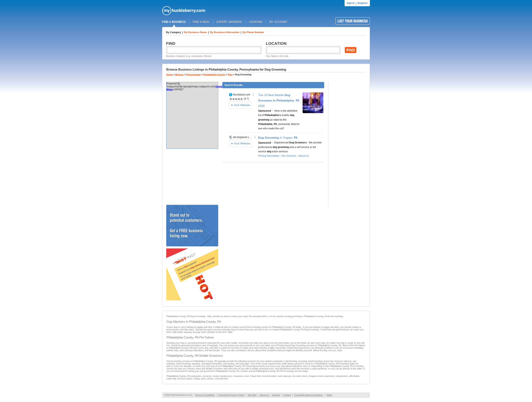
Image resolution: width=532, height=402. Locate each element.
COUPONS (255, 21)
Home (169, 74)
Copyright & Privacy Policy (231, 395)
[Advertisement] (192, 177)
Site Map (252, 395)
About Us (264, 395)
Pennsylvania (193, 74)
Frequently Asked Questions (308, 395)
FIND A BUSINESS (174, 21)
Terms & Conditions (205, 395)
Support (276, 395)
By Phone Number (253, 32)
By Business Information (224, 32)
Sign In (351, 3)
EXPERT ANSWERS (229, 21)
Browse (179, 74)
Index (329, 395)
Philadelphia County (214, 74)
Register (363, 3)
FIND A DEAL (201, 21)
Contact (287, 395)
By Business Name (195, 32)
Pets (230, 74)
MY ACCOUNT (278, 21)
